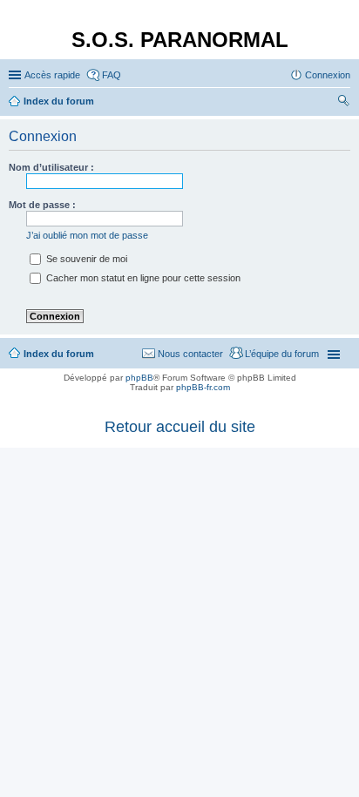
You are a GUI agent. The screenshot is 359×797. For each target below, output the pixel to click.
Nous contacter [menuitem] (190, 353)
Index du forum (59, 353)
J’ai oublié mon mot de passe (87, 235)
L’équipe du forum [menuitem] (282, 353)
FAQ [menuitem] (111, 75)
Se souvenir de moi (85, 258)
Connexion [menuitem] (327, 75)
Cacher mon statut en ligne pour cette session (142, 278)
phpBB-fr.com (203, 387)
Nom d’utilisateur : (51, 167)
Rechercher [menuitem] (343, 103)
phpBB (139, 377)
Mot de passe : (42, 204)
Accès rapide (52, 75)
